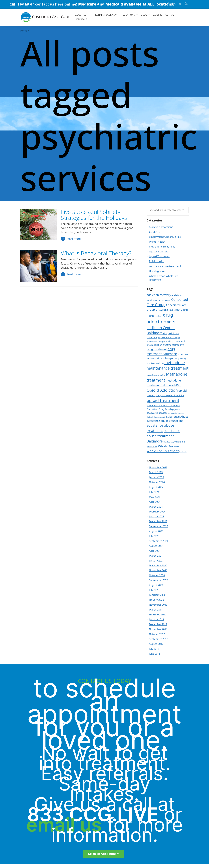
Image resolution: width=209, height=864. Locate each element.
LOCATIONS (129, 14)
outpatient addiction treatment (163, 405)
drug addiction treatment (171, 341)
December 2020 (158, 565)
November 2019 (158, 604)
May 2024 (154, 497)
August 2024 (156, 487)
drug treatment (157, 349)
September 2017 (158, 639)
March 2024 (156, 506)
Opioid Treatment (159, 256)
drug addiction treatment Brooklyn (165, 344)
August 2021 (156, 546)
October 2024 (157, 482)
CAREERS (157, 14)
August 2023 (156, 531)
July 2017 (154, 648)
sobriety (162, 417)
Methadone (157, 363)
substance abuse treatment (165, 266)
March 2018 (156, 609)
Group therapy (165, 358)
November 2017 (158, 629)
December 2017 (158, 624)
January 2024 (156, 516)
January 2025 (156, 477)
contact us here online (55, 4)
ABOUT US (80, 14)
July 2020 (154, 590)
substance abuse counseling (165, 421)
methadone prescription (156, 375)
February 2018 (157, 614)
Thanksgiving (168, 442)
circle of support (164, 300)
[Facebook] (167, 3)
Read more (74, 238)
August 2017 (156, 644)
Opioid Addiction (162, 390)
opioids (180, 395)
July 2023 (154, 536)
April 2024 (154, 501)
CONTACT (170, 14)
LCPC (149, 363)
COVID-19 (154, 232)
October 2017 (157, 634)
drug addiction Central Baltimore (161, 327)
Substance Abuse (177, 416)
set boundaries (174, 413)
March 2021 (156, 555)
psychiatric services (157, 412)
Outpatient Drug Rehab (159, 409)
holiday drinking (180, 358)
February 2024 (157, 511)
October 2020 (157, 575)
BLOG (144, 14)
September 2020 (158, 580)
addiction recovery (159, 295)
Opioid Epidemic (167, 395)
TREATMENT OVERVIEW (104, 14)
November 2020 (158, 570)
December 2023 (158, 521)
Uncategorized (157, 271)
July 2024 (154, 492)
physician (176, 409)
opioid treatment (163, 400)
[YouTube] (186, 3)
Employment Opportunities (165, 236)
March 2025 (156, 472)
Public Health (156, 261)
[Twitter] (180, 3)
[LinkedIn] (174, 3)
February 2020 (157, 595)
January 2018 (156, 619)
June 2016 (154, 653)
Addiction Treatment (161, 227)
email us (64, 824)
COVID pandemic (155, 316)
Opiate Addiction (158, 251)
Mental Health (157, 241)
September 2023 (158, 526)
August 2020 (156, 585)
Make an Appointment (103, 854)
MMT (177, 385)
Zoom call (183, 451)
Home (23, 30)
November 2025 (158, 467)
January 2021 (156, 560)
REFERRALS (81, 19)
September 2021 (158, 541)
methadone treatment (162, 246)
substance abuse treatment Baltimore (163, 435)
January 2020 (156, 599)
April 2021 (154, 550)
